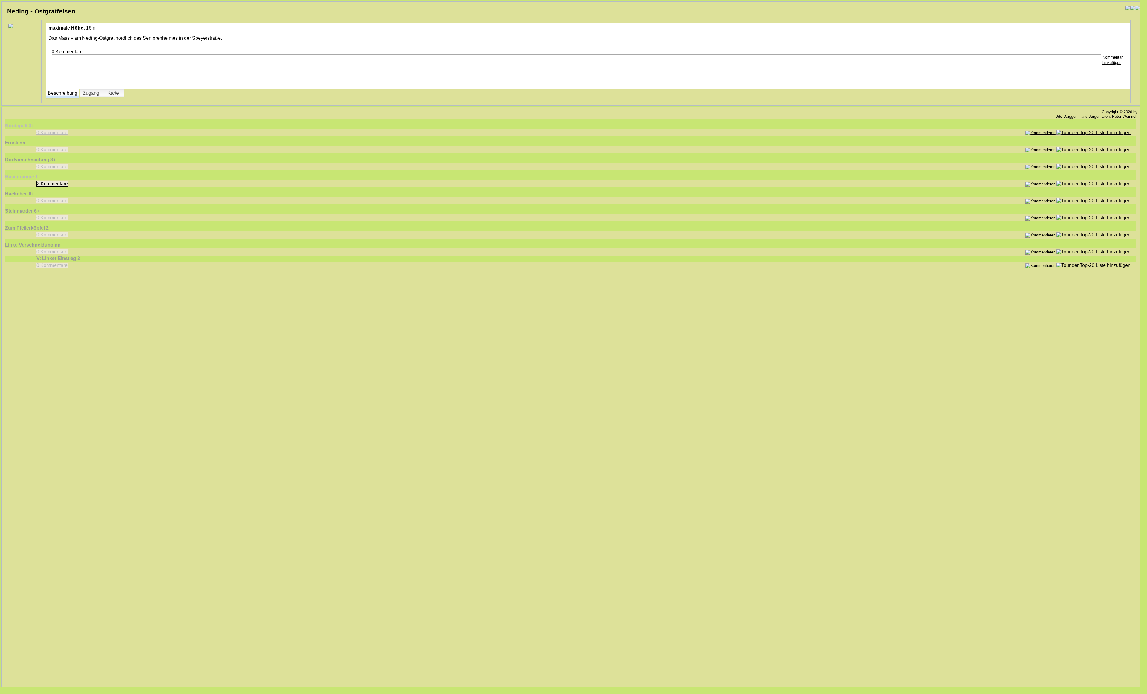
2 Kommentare (52, 183)
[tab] (62, 93)
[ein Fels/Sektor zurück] (1127, 8)
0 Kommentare (52, 132)
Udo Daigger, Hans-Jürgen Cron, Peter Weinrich (1096, 116)
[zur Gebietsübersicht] (1132, 8)
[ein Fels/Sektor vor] (1137, 8)
